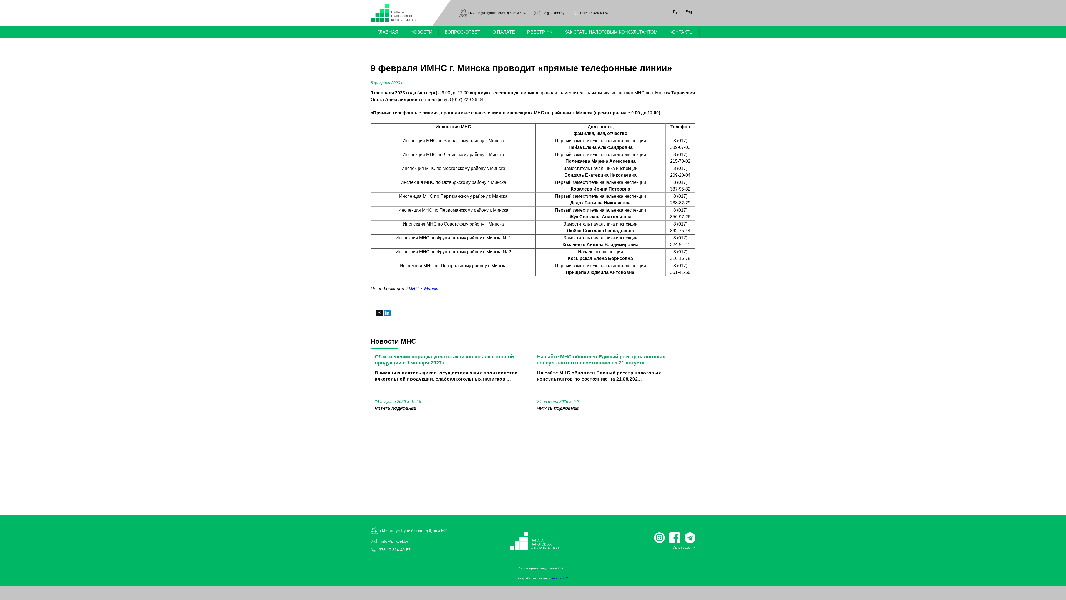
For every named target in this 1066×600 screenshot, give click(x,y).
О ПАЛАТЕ (503, 32)
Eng (688, 12)
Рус (676, 12)
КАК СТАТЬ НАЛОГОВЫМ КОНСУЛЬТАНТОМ (610, 32)
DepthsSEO (559, 578)
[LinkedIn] (387, 313)
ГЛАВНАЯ (387, 32)
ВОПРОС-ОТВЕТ (462, 32)
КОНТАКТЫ (681, 32)
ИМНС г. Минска (422, 288)
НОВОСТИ (422, 32)
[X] (379, 313)
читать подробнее (395, 408)
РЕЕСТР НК (539, 32)
